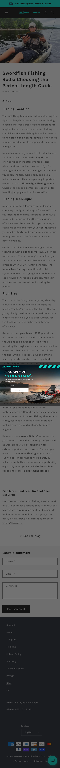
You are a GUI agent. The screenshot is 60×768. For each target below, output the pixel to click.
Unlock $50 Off (19, 390)
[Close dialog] (59, 366)
